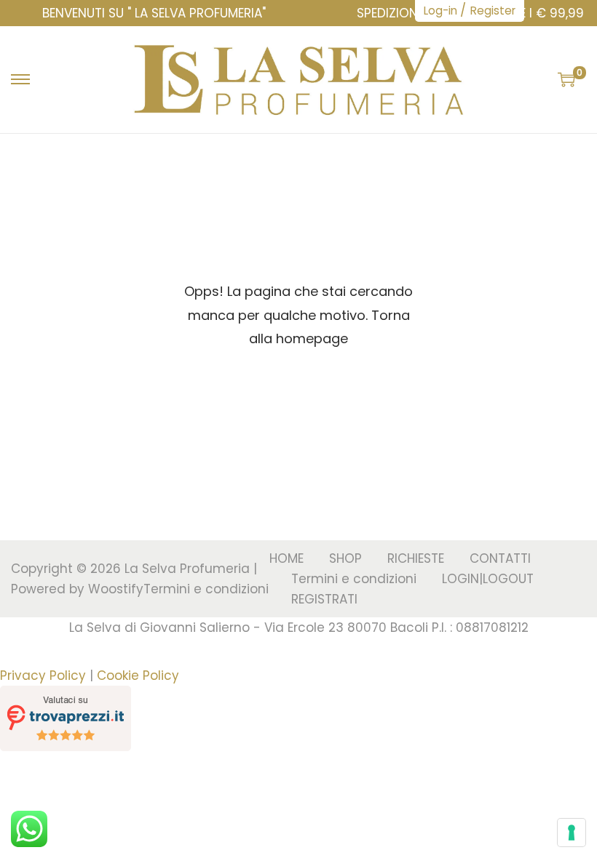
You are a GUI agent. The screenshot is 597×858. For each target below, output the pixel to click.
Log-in (440, 10)
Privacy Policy (43, 675)
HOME (286, 558)
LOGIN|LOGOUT (488, 579)
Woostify (115, 589)
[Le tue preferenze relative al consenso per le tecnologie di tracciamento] (571, 832)
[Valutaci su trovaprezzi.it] (65, 717)
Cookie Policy (138, 675)
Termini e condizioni (206, 589)
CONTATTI (500, 558)
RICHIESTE (415, 558)
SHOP (345, 558)
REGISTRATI (324, 599)
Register (492, 10)
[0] (566, 79)
